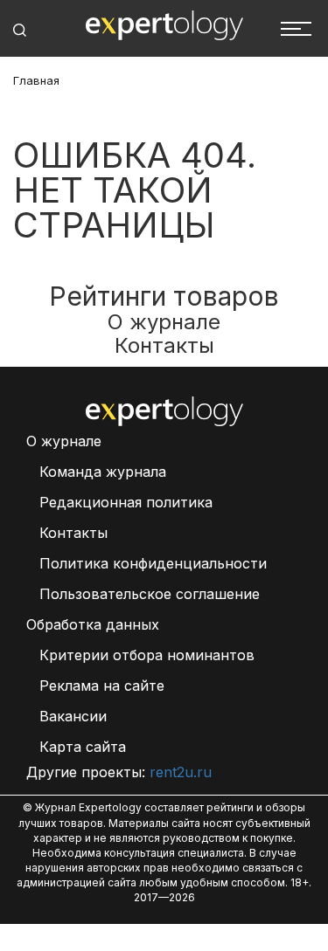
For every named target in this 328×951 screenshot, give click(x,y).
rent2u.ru (181, 772)
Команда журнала (102, 471)
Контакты (164, 345)
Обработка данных (92, 624)
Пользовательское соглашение (149, 594)
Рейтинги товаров (164, 296)
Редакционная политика (126, 502)
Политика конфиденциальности (153, 563)
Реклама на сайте (101, 685)
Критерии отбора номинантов (147, 655)
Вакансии (73, 716)
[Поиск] (19, 30)
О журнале (164, 321)
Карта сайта (82, 746)
